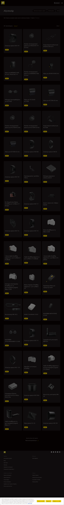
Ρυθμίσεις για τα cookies (40, 501)
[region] (32, 501)
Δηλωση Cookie (30, 503)
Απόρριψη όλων (48, 501)
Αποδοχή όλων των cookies (57, 501)
